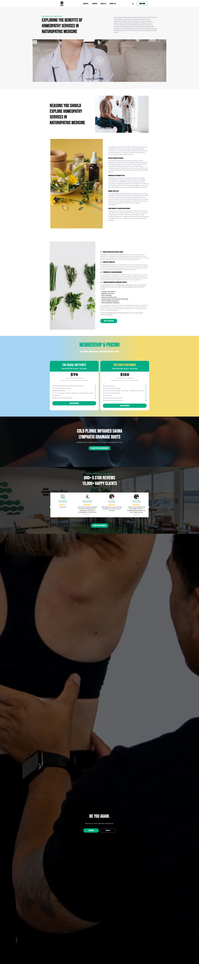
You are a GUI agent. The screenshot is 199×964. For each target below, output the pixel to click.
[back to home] (62, 4)
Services (85, 3)
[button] (148, 507)
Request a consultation (108, 321)
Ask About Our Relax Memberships (99, 448)
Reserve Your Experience (99, 525)
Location (94, 3)
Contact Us (113, 3)
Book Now (142, 4)
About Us (103, 3)
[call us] (132, 3)
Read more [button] (63, 514)
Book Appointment (74, 403)
